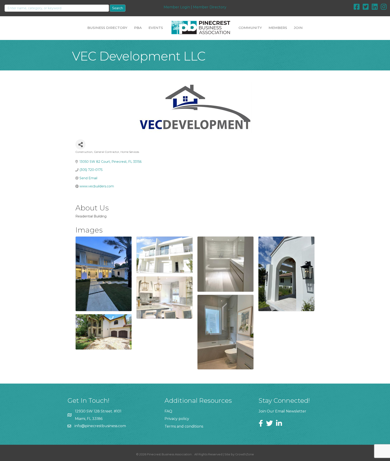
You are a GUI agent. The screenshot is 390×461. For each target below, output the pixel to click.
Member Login (177, 7)
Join (298, 28)
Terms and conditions (184, 426)
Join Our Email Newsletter (282, 411)
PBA (138, 28)
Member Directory (209, 7)
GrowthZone (244, 454)
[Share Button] (80, 144)
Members (278, 28)
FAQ (168, 411)
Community (250, 28)
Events (156, 28)
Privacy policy (177, 419)
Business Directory (107, 28)
